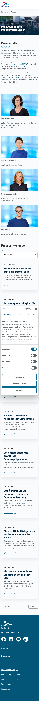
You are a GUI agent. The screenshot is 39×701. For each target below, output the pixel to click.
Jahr (3, 251)
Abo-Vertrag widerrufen (10, 674)
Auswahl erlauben (19, 384)
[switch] (34, 355)
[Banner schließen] (36, 309)
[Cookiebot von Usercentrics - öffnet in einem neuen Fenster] (24, 309)
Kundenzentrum (13, 64)
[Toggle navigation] (36, 4)
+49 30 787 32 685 (27, 64)
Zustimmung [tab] (6, 314)
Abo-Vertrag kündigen (9, 670)
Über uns (5, 656)
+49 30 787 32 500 (24, 66)
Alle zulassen (19, 377)
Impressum (5, 689)
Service (4, 648)
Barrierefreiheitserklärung (11, 679)
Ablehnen (19, 390)
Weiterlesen (9, 285)
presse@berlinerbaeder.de (10, 77)
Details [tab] (19, 314)
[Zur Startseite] (5, 4)
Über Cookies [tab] (32, 314)
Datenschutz (6, 684)
